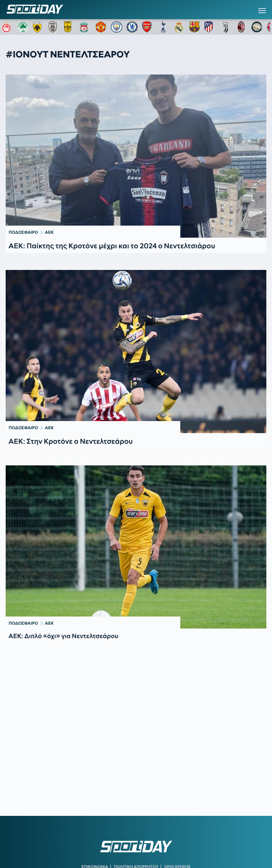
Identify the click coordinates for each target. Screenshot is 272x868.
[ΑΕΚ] (38, 27)
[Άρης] (69, 27)
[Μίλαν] (241, 27)
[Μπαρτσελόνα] (194, 27)
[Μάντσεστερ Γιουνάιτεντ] (101, 27)
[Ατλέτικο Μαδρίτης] (210, 27)
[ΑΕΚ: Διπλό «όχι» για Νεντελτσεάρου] (136, 547)
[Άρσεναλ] (147, 27)
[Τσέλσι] (132, 27)
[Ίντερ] (256, 27)
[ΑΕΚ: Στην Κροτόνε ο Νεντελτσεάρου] (136, 351)
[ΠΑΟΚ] (54, 27)
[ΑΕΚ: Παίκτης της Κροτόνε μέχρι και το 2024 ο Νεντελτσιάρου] (136, 156)
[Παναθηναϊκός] (23, 27)
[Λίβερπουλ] (85, 27)
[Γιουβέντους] (225, 27)
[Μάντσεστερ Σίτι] (116, 27)
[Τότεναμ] (163, 27)
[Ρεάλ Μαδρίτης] (179, 27)
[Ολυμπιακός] (7, 27)
